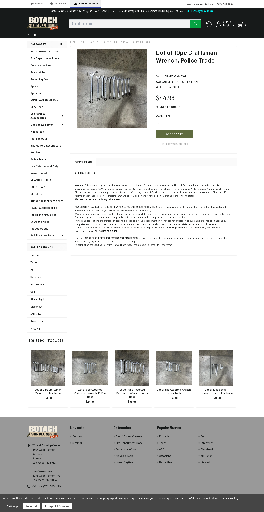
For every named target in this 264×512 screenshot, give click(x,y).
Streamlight (37, 299)
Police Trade (38, 159)
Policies (32, 34)
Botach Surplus (88, 3)
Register (228, 25)
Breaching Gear (40, 79)
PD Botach (61, 3)
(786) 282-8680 (203, 11)
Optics (34, 86)
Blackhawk (36, 306)
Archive (35, 152)
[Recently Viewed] (209, 24)
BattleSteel (37, 284)
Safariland (36, 277)
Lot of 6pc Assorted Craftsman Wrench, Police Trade (90, 393)
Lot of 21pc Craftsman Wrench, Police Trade (48, 391)
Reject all (32, 506)
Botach (39, 3)
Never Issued (38, 173)
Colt (32, 291)
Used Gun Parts (40, 221)
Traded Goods (39, 228)
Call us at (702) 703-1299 (46, 486)
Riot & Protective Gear (44, 51)
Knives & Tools (39, 72)
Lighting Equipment (42, 124)
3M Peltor (36, 314)
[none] (112, 88)
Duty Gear (36, 106)
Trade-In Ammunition (43, 214)
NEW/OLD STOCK (40, 180)
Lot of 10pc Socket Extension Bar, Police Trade (216, 391)
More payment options (174, 143)
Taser (33, 262)
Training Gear (38, 138)
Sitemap (77, 442)
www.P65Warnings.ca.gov (105, 189)
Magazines (37, 131)
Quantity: (163, 115)
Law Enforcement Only (44, 166)
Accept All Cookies (57, 506)
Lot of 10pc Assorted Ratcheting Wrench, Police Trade (132, 393)
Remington (37, 321)
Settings (12, 506)
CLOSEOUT (37, 193)
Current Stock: (168, 107)
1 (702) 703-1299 (223, 4)
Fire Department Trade (44, 58)
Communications (40, 65)
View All (35, 328)
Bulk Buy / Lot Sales (42, 235)
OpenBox (35, 93)
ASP (32, 269)
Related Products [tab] (46, 340)
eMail (188, 11)
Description (83, 162)
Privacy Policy (230, 498)
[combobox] (135, 23)
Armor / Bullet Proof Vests (46, 200)
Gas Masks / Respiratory (45, 145)
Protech (35, 255)
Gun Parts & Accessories (38, 115)
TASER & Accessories (43, 207)
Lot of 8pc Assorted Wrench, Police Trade (174, 391)
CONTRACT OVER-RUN (44, 99)
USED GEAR (37, 187)
